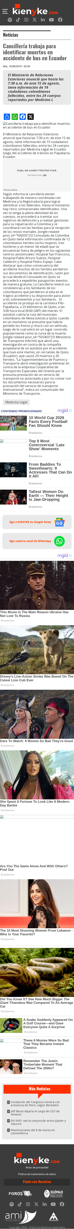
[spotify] (10, 20)
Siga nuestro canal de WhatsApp (30, 541)
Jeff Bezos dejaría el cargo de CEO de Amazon (35, 1112)
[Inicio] (35, 10)
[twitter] (34, 20)
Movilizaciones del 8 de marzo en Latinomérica (33, 1131)
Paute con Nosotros (37, 1182)
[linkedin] (43, 20)
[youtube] (51, 20)
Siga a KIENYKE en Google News (30, 522)
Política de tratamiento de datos (37, 1174)
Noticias (10, 35)
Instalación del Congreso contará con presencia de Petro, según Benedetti (35, 1103)
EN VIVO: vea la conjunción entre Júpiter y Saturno (38, 1122)
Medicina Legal (16, 402)
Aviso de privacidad (37, 1167)
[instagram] (26, 20)
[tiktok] (18, 20)
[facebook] (60, 20)
